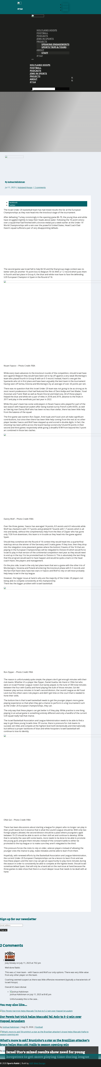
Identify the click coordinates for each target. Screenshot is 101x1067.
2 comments (40, 187)
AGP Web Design (37, 1063)
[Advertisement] (40, 248)
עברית (20, 8)
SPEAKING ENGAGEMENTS (55, 44)
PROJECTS (42, 41)
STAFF (45, 52)
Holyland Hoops (47, 30)
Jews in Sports (45, 38)
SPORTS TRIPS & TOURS (54, 47)
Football (42, 33)
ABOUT (40, 50)
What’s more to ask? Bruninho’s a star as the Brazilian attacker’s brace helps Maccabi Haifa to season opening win (44, 1042)
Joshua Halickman (16, 182)
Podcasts (42, 36)
